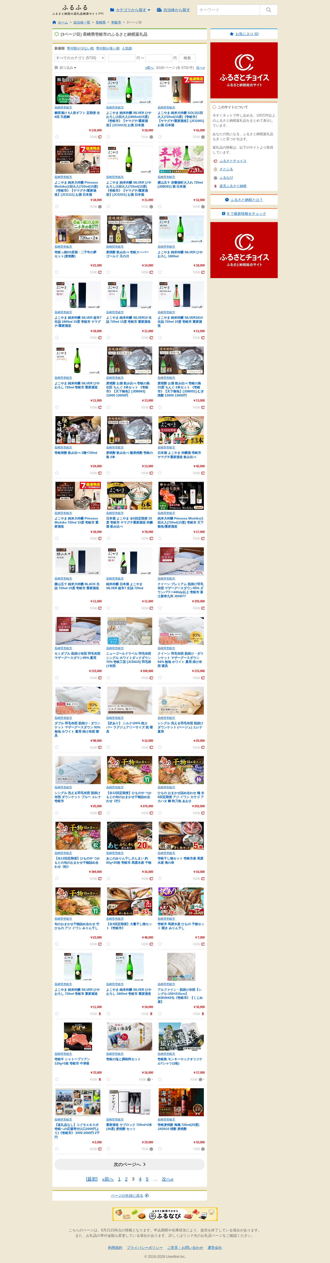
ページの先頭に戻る (127, 1196)
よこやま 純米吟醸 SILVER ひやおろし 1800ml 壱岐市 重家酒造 (128, 991)
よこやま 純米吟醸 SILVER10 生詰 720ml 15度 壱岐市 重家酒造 (129, 319)
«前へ (149, 67)
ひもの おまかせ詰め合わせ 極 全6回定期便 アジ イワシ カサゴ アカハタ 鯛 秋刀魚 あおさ (181, 797)
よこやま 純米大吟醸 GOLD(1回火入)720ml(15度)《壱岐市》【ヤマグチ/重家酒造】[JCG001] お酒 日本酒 (181, 119)
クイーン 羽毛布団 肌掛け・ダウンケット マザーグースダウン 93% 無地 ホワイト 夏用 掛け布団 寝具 (180, 660)
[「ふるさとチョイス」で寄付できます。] (99, 136)
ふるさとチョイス (233, 161)
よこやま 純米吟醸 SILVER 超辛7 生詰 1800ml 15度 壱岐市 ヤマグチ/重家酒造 (78, 321)
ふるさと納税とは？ (247, 200)
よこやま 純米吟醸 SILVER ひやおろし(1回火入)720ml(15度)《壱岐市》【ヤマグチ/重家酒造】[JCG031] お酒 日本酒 (128, 189)
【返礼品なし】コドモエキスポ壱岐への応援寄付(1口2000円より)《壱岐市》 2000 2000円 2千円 (77, 1131)
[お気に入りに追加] (61, 137)
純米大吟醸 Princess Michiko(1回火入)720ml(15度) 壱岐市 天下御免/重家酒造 (181, 522)
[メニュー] (149, 1079)
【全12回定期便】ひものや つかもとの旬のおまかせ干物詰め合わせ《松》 (77, 862)
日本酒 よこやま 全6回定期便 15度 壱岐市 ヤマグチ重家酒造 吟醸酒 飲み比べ (129, 522)
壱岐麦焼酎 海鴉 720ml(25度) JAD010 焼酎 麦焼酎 (178, 1127)
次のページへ (127, 1164)
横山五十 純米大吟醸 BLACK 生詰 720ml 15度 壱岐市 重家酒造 (77, 586)
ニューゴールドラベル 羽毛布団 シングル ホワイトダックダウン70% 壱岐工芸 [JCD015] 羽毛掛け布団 (128, 660)
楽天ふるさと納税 (233, 186)
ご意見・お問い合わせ (185, 1248)
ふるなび (226, 178)
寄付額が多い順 (108, 48)
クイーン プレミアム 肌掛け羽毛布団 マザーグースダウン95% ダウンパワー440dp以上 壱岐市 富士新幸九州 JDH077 (180, 590)
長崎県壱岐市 (63, 107)
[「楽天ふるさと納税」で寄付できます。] (99, 1013)
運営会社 (215, 1248)
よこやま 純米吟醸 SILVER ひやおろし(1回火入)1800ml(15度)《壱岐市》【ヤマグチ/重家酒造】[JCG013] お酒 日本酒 (128, 119)
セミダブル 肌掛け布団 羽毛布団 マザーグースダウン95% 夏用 (77, 655)
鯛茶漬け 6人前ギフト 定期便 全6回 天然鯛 (77, 115)
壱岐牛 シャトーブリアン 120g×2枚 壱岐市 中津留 (72, 1061)
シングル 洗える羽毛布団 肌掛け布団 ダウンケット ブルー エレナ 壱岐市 (78, 797)
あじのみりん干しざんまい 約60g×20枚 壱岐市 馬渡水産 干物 (128, 860)
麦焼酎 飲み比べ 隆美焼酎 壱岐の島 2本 (129, 454)
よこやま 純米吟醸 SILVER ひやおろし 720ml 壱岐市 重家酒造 (77, 385)
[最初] (92, 1178)
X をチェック (246, 214)
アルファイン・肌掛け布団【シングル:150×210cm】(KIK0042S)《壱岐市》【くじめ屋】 (180, 996)
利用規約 (115, 1248)
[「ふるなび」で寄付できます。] (150, 136)
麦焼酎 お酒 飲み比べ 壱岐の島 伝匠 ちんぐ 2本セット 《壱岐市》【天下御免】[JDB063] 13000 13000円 (128, 389)
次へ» (200, 67)
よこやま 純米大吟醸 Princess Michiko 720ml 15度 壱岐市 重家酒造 (77, 522)
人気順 (127, 48)
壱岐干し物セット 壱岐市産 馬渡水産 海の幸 (180, 860)
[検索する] (269, 9)
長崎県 (101, 22)
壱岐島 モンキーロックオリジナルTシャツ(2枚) (180, 1061)
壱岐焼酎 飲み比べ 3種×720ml (76, 452)
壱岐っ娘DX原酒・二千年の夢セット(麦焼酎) (76, 254)
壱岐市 (116, 22)
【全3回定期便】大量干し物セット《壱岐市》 (129, 926)
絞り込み (66, 67)
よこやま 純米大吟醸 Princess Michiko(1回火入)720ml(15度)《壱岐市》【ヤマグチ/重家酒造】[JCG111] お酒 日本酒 (76, 189)
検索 (187, 58)
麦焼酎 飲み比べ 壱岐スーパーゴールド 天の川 (127, 254)
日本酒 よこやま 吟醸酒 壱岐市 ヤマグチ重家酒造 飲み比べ (179, 454)
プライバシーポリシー (145, 1248)
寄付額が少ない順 (80, 48)
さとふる (226, 169)
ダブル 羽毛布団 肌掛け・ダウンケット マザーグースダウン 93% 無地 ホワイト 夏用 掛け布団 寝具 (77, 729)
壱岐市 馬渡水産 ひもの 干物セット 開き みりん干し (181, 926)
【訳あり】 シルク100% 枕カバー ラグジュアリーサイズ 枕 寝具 (129, 727)
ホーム (63, 22)
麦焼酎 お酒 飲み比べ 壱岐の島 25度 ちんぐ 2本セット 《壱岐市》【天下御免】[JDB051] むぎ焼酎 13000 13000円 (181, 389)
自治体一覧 (81, 22)
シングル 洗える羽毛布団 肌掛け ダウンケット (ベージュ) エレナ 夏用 (180, 727)
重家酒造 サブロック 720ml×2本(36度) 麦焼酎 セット (129, 1127)
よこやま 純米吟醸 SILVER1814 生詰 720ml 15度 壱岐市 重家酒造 (180, 321)
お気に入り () (247, 34)
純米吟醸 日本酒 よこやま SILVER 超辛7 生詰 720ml (124, 586)
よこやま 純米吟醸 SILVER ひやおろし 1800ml (180, 254)
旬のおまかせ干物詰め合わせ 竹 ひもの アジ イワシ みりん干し (77, 926)
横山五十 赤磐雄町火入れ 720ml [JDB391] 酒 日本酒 (180, 184)
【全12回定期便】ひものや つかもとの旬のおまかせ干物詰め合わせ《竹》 (129, 797)
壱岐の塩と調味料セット (123, 1059)
